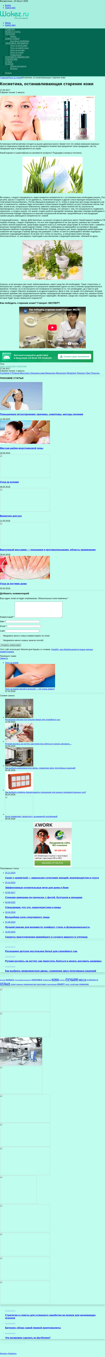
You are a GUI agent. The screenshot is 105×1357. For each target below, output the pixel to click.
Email (3, 626)
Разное (9, 64)
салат (67, 984)
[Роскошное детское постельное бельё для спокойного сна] (19, 717)
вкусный (3, 980)
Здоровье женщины (16, 43)
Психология (16, 55)
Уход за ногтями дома (13, 583)
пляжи (13, 984)
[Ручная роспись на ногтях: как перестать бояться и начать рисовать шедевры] (19, 741)
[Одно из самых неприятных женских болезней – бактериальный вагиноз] (25, 1146)
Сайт (2, 631)
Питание (10, 34)
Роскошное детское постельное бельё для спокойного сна (32, 719)
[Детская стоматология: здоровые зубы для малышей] (25, 1036)
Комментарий (7, 617)
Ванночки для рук (11, 516)
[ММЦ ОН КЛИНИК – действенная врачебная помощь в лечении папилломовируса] (25, 1279)
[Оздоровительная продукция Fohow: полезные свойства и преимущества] (18, 1203)
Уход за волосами (18, 46)
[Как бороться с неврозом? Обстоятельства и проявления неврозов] (25, 1303)
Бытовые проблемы (19, 41)
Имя (2, 621)
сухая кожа (10, 366)
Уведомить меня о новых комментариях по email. (26, 636)
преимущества (30, 984)
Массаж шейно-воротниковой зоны (21, 448)
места (82, 979)
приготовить (41, 984)
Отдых (8, 62)
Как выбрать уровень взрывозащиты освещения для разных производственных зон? (45, 792)
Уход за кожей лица (19, 48)
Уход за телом (16, 52)
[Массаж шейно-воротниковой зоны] (25, 443)
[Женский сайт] (14, 18)
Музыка (13, 68)
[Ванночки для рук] (25, 511)
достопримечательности (23, 980)
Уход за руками (9, 482)
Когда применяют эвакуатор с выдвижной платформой (31, 816)
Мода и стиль (12, 32)
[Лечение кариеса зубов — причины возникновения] (25, 1122)
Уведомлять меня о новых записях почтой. (23, 640)
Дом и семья (12, 39)
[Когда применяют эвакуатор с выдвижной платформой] (19, 814)
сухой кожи (21, 366)
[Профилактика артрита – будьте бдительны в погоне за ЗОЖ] (25, 1011)
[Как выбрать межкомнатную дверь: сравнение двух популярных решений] (19, 766)
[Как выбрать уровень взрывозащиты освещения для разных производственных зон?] (19, 790)
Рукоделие (11, 59)
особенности (92, 980)
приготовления (52, 984)
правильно (19, 984)
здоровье (37, 979)
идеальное (47, 980)
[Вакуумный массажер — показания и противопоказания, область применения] (25, 545)
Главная (4, 78)
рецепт (61, 984)
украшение (84, 984)
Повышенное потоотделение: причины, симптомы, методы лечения (41, 414)
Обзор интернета (18, 66)
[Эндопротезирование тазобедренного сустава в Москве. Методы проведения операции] (25, 1255)
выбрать (10, 980)
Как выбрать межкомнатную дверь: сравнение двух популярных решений (40, 768)
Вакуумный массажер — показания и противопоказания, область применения (48, 549)
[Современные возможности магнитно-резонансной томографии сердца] (25, 1231)
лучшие (71, 979)
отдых (5, 983)
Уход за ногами (17, 50)
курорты (62, 980)
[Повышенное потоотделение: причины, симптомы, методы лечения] (21, 409)
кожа (2, 366)
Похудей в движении (17, 57)
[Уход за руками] (25, 477)
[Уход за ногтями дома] (25, 579)
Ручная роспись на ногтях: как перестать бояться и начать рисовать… (38, 744)
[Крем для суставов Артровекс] (21, 1093)
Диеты (13, 36)
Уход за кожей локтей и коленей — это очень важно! (30, 689)
